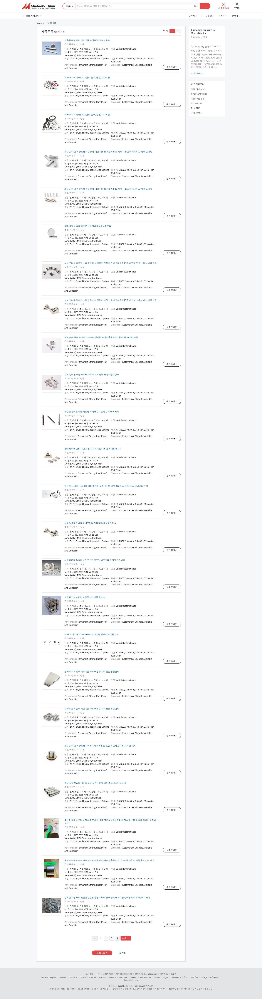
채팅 (124, 952)
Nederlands (176, 977)
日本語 (83, 977)
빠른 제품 (164, 974)
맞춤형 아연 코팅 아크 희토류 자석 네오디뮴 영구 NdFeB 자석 (93, 448)
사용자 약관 (108, 974)
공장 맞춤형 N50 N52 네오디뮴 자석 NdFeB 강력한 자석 (90, 522)
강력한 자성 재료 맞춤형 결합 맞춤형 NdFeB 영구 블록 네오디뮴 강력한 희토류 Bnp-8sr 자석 (107, 897)
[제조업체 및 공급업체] (38, 6)
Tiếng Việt (214, 977)
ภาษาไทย (194, 977)
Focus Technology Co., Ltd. (134, 986)
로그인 (237, 8)
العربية (165, 977)
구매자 (191, 15)
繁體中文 (73, 977)
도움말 (208, 15)
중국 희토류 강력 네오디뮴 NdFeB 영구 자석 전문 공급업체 (91, 671)
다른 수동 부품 (198, 98)
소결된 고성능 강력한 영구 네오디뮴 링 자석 (84, 597)
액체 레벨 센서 (198, 89)
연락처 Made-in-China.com (146, 974)
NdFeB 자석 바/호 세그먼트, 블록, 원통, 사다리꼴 (87, 77)
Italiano (134, 977)
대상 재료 (195, 108)
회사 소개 (89, 974)
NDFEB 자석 (196, 103)
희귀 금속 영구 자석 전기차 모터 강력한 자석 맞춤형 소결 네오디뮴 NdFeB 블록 (101, 337)
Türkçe (204, 977)
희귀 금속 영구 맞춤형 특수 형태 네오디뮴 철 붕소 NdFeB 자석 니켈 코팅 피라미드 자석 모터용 (108, 151)
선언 (98, 974)
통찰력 (173, 974)
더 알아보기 (198, 73)
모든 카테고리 (32, 15)
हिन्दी (185, 977)
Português (123, 977)
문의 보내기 (171, 67)
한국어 (157, 977)
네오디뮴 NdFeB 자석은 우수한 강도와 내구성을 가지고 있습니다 (94, 560)
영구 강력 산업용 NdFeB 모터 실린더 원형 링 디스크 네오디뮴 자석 (95, 782)
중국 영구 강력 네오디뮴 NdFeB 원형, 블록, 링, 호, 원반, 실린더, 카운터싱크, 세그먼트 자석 (106, 485)
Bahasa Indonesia (131, 980)
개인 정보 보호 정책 (124, 974)
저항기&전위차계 (199, 93)
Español (102, 977)
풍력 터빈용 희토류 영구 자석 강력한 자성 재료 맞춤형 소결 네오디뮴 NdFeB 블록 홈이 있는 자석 (109, 860)
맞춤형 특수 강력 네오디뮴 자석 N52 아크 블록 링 (87, 40)
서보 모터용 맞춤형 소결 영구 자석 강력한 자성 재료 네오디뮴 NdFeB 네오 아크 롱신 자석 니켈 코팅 (110, 263)
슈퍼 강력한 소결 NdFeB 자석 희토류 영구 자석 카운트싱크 (91, 374)
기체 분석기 (196, 112)
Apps (221, 15)
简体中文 (63, 977)
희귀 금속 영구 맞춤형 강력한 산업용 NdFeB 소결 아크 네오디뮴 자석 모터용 (99, 745)
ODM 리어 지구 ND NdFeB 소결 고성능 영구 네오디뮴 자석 (91, 634)
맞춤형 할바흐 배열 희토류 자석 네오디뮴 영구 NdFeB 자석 (91, 411)
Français (92, 977)
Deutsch (112, 977)
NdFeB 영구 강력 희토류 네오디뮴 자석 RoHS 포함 (87, 225)
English (53, 977)
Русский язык (145, 977)
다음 (125, 938)
